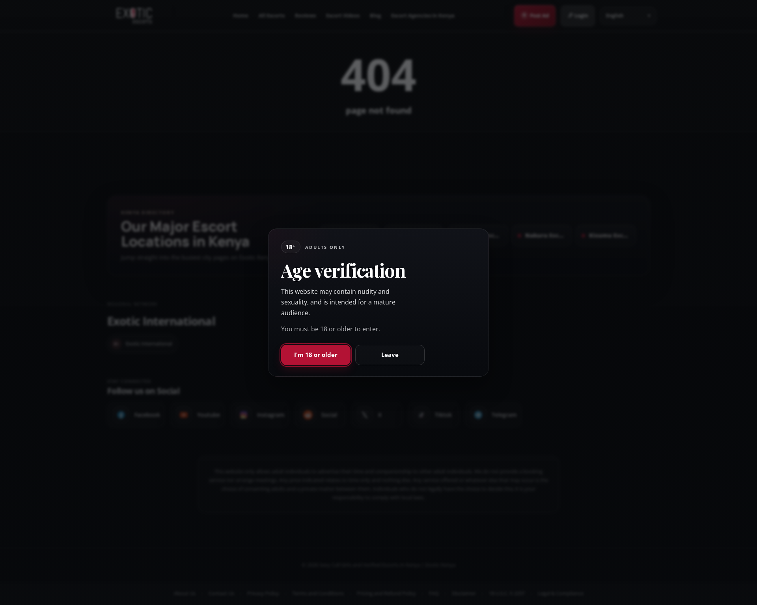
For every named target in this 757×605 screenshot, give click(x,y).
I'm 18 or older (315, 355)
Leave (390, 355)
